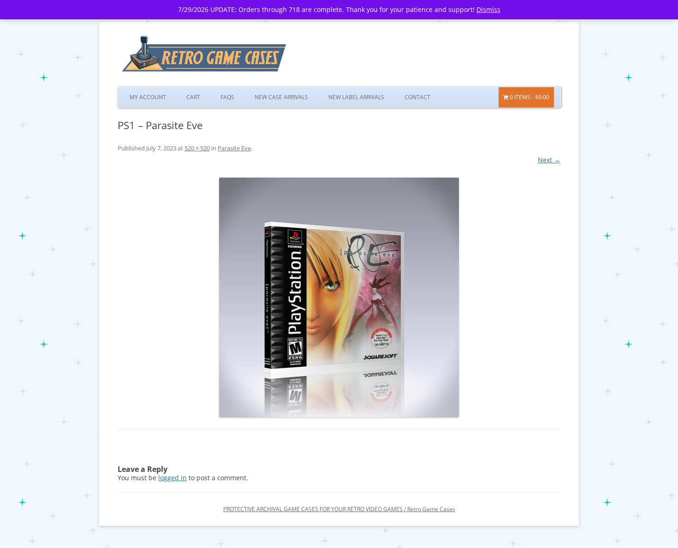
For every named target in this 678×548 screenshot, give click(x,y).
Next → (549, 159)
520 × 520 (197, 148)
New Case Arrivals (281, 97)
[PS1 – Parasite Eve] (339, 297)
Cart (193, 97)
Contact (417, 97)
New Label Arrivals (356, 97)
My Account (148, 97)
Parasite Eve (234, 148)
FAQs (227, 97)
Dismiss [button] (488, 9)
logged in (172, 477)
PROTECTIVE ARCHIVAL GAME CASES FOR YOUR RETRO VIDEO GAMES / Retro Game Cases (339, 509)
